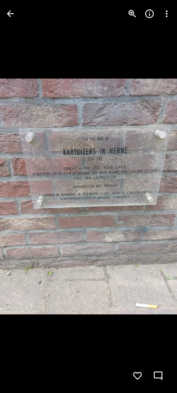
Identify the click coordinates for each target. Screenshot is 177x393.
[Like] (137, 376)
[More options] (166, 13)
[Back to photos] (10, 13)
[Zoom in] (132, 13)
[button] (24, 197)
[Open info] (149, 13)
